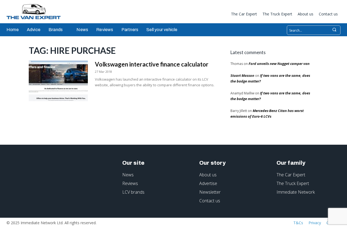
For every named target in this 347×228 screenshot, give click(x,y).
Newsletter (210, 192)
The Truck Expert (293, 183)
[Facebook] (195, 15)
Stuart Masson (242, 75)
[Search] (334, 30)
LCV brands (133, 192)
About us (208, 175)
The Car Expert (291, 175)
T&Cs (298, 222)
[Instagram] (204, 15)
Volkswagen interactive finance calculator (151, 64)
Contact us (209, 201)
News (128, 175)
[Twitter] (222, 15)
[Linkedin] (213, 15)
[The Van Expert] (36, 11)
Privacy (315, 222)
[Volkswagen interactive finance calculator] (58, 81)
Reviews (130, 183)
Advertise (208, 183)
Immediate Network (296, 192)
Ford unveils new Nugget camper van (279, 63)
